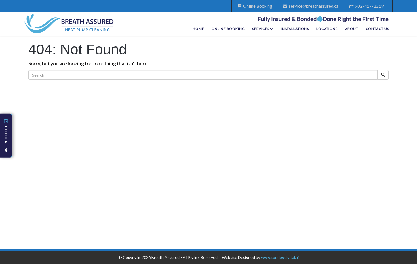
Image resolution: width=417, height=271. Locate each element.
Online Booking (256, 6)
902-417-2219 (368, 6)
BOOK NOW (6, 139)
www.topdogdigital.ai (280, 257)
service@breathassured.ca (312, 6)
